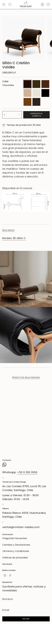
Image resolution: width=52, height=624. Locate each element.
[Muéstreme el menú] (4, 4)
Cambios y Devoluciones (16, 544)
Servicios (7, 564)
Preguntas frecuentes (14, 538)
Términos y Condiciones (15, 551)
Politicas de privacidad (15, 557)
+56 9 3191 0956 (27, 472)
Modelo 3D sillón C (14, 238)
